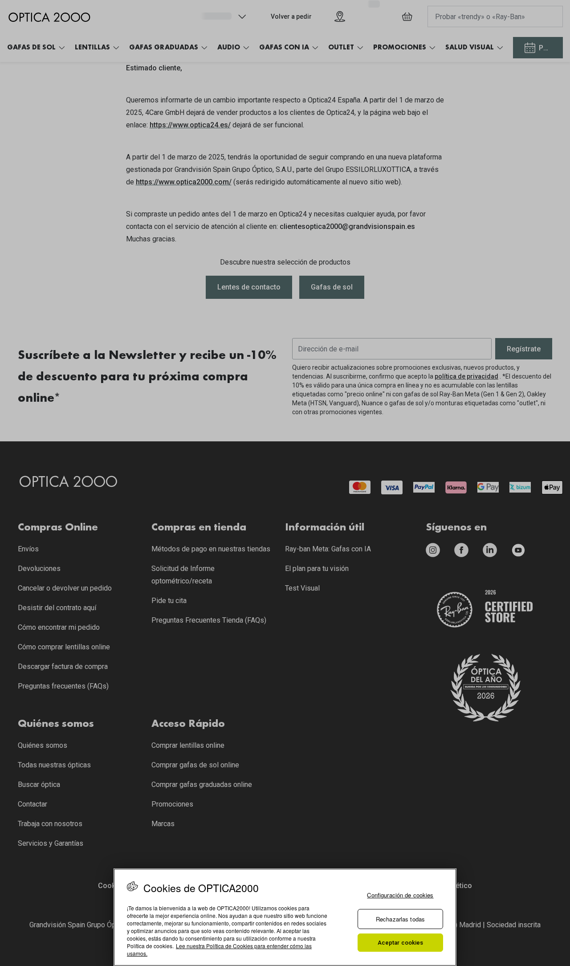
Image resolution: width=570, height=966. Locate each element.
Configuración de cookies (400, 895)
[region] (285, 917)
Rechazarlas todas (400, 919)
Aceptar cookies (400, 942)
